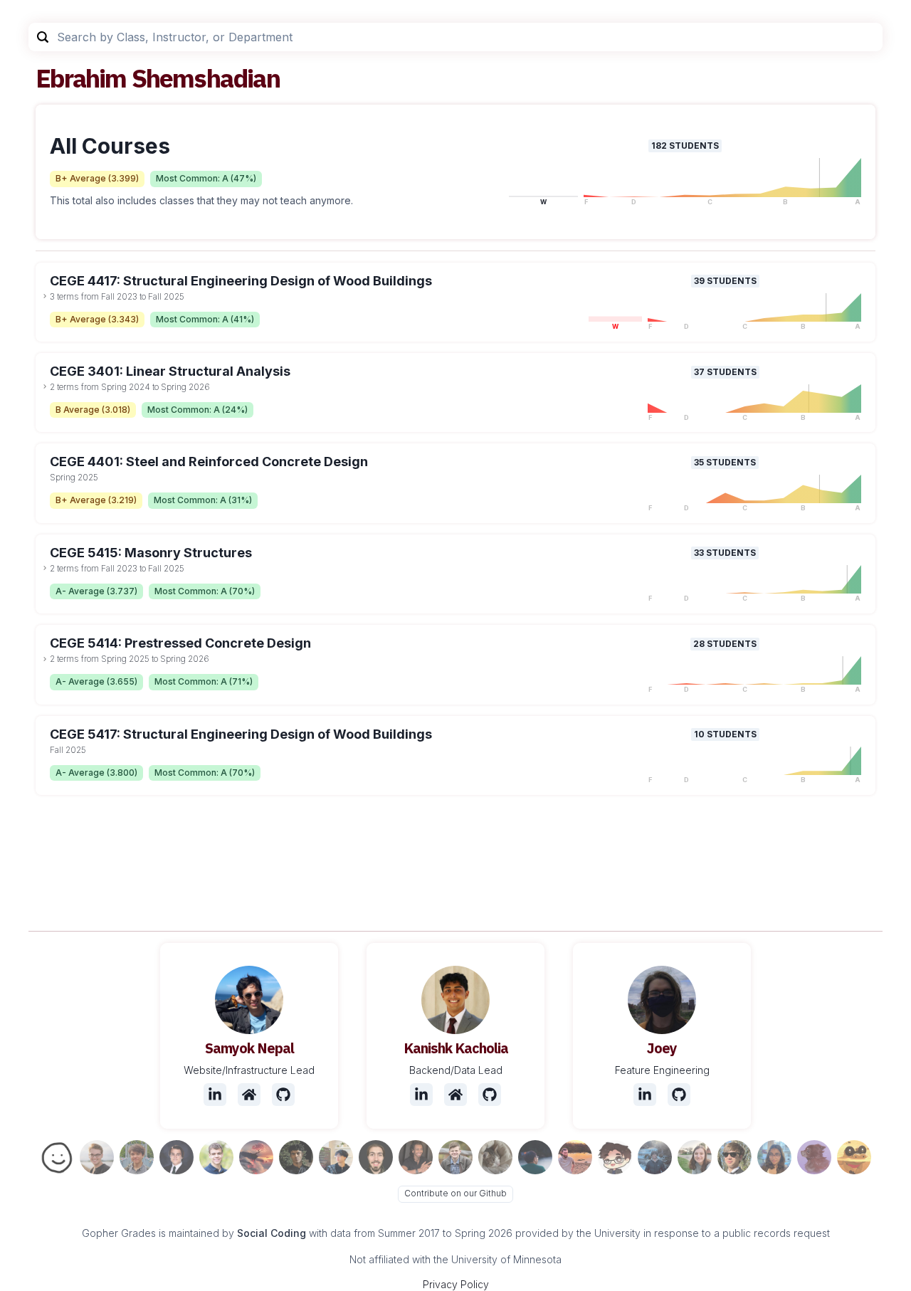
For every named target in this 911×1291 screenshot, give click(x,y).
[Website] (249, 1094)
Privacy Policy (456, 1284)
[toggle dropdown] (44, 296)
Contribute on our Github (455, 1193)
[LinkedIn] (215, 1094)
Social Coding (271, 1233)
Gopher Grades (119, 1233)
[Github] (283, 1094)
